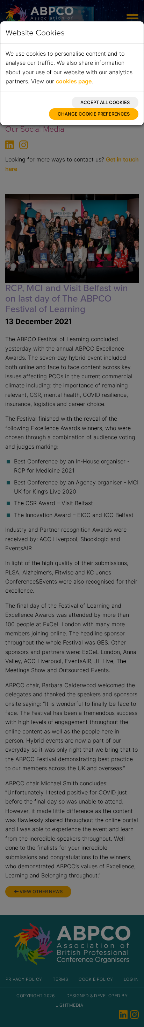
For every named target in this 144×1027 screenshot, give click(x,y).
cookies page (74, 81)
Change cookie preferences (94, 114)
